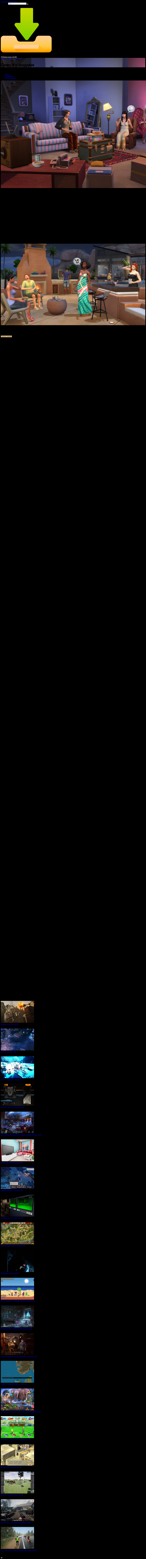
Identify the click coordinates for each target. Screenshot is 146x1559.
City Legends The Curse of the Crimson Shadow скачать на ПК (21, 1135)
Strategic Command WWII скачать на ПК (14, 1384)
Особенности (9, 76)
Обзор (7, 74)
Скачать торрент (10, 78)
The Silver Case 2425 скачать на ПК (12, 1107)
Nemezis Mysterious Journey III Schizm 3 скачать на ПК (19, 1356)
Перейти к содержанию (9, 1)
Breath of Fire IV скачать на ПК (11, 1467)
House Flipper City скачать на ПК (12, 1162)
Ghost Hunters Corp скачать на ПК (12, 1218)
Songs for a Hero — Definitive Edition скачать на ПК (18, 1301)
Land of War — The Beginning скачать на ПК (16, 1522)
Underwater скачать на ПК (9, 1273)
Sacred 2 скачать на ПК (8, 1052)
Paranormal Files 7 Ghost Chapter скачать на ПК (16, 1328)
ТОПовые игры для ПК (9, 57)
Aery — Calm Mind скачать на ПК (12, 1079)
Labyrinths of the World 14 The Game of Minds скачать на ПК (21, 1412)
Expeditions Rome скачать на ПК (11, 1190)
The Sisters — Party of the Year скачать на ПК (16, 1439)
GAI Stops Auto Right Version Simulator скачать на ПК (19, 1550)
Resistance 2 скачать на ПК (10, 1024)
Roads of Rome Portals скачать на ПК (13, 1245)
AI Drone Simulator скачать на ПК (12, 1495)
